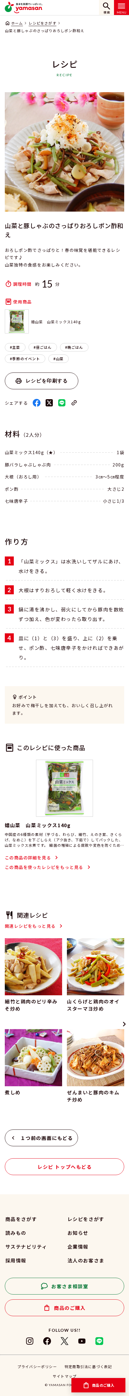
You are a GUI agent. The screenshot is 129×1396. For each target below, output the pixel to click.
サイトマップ (64, 1376)
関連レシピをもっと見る (30, 926)
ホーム (17, 23)
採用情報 (15, 1260)
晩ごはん (75, 347)
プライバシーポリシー (37, 1366)
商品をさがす (21, 1219)
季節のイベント (26, 358)
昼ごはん (44, 347)
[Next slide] (124, 1024)
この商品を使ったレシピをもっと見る (44, 867)
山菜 (60, 358)
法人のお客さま (86, 1260)
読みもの (15, 1232)
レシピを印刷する (47, 380)
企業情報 (78, 1246)
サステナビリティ (26, 1246)
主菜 (16, 347)
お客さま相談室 (69, 1286)
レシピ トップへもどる (65, 1166)
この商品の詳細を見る (28, 858)
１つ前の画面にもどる (46, 1137)
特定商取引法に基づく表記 (88, 1366)
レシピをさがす (42, 23)
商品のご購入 (70, 1307)
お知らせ (78, 1232)
